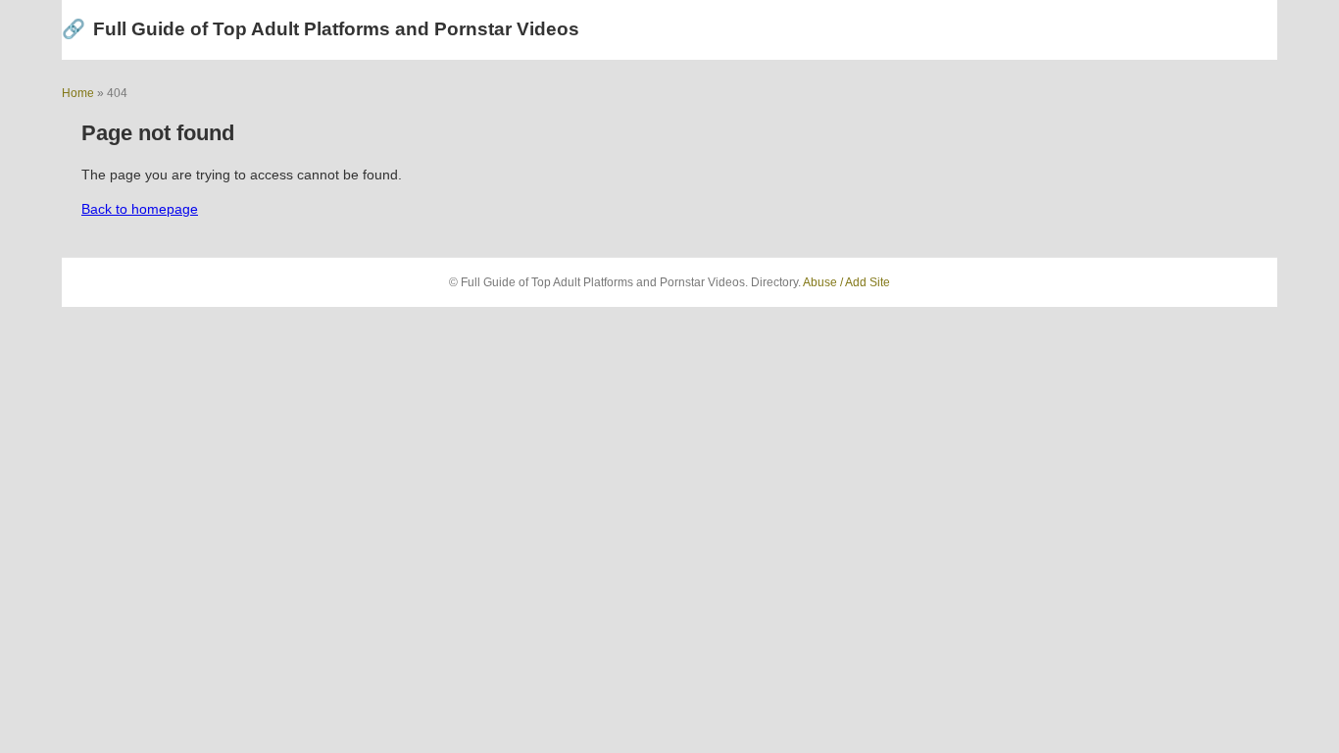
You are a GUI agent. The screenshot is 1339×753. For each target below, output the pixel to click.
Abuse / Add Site (846, 282)
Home (78, 93)
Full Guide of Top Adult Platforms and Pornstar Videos (320, 29)
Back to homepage (139, 209)
